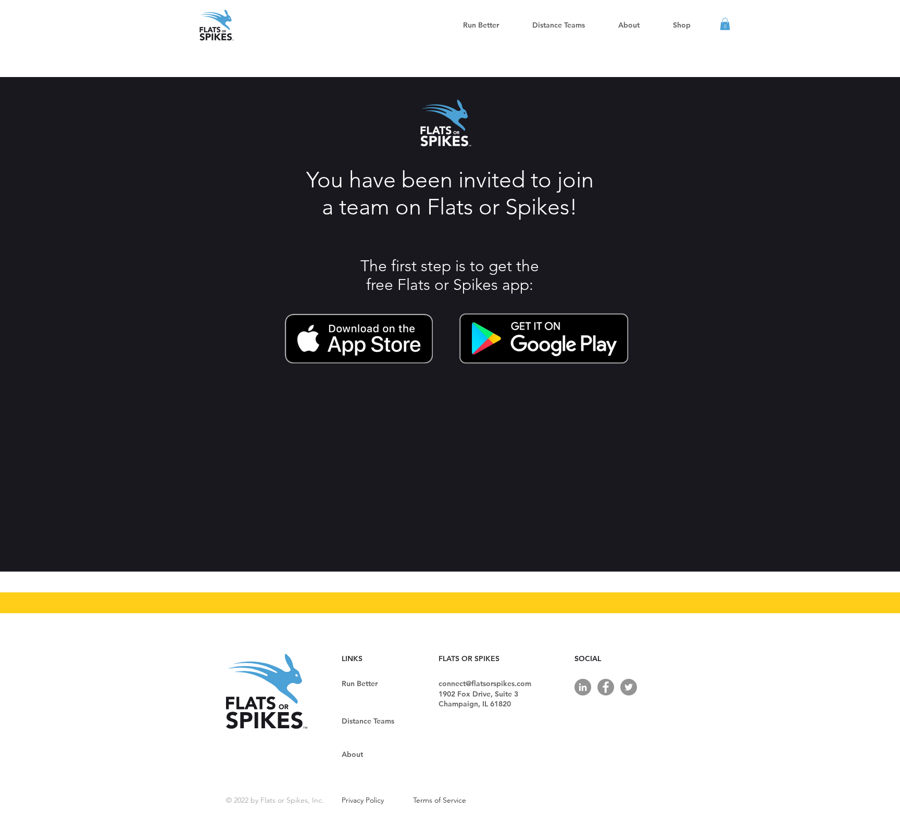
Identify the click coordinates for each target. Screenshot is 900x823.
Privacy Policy (363, 800)
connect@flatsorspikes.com (485, 683)
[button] (558, 25)
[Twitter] (628, 687)
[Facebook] (605, 687)
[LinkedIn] (582, 687)
